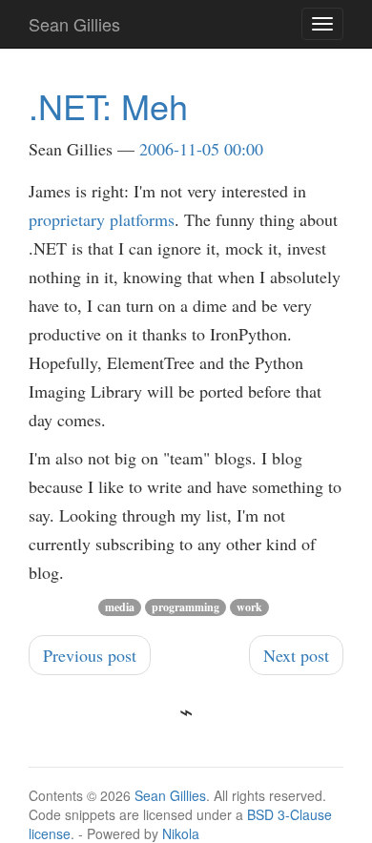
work (249, 607)
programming (185, 607)
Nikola (180, 833)
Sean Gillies (170, 795)
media (119, 607)
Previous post (89, 655)
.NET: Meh (108, 105)
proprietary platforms (102, 219)
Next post (296, 655)
